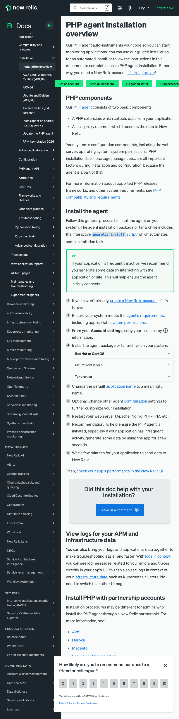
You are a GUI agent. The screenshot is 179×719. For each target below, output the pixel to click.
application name (121, 386)
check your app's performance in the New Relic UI (120, 470)
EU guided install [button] (137, 84)
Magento (80, 647)
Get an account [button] (69, 84)
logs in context (157, 555)
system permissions (128, 322)
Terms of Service (85, 703)
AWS (76, 631)
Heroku (78, 639)
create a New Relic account (133, 300)
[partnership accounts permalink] (168, 597)
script (115, 234)
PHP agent (82, 106)
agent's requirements (145, 315)
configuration (135, 400)
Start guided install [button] (102, 84)
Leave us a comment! (116, 510)
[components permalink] (115, 97)
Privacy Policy (65, 703)
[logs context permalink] (119, 539)
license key (152, 330)
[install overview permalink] (111, 210)
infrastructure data (91, 576)
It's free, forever (141, 72)
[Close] (165, 665)
